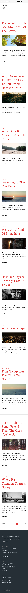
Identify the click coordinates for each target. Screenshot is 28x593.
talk (11, 536)
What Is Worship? (13, 328)
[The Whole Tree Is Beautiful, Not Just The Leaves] (14, 48)
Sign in (20, 1)
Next (25, 523)
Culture (3, 368)
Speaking (4, 550)
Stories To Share (6, 577)
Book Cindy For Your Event (9, 548)
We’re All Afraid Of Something (13, 231)
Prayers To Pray (6, 582)
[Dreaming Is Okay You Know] (14, 203)
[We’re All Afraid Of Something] (14, 251)
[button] (26, 1)
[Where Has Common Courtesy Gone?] (14, 504)
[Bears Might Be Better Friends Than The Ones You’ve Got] (14, 451)
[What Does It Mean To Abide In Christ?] (14, 156)
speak (4, 536)
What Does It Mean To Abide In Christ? (14, 135)
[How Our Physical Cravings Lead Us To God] (14, 302)
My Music (4, 570)
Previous (3, 523)
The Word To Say (6, 581)
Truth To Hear (5, 579)
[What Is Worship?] (14, 345)
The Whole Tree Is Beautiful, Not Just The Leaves (14, 27)
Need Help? (18, 589)
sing (16, 536)
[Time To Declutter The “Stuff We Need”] (14, 396)
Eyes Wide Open (6, 565)
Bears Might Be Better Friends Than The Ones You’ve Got (12, 428)
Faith (3, 20)
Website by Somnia (6, 590)
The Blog (4, 568)
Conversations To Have (8, 566)
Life (5, 20)
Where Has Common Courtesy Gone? (14, 483)
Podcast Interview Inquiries (9, 552)
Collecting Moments (7, 563)
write (7, 536)
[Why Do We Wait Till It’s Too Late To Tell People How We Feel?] (14, 105)
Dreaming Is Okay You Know (14, 184)
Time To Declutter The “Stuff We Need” (14, 375)
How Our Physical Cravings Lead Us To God (13, 281)
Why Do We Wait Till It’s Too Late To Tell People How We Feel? (13, 82)
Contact (4, 554)
